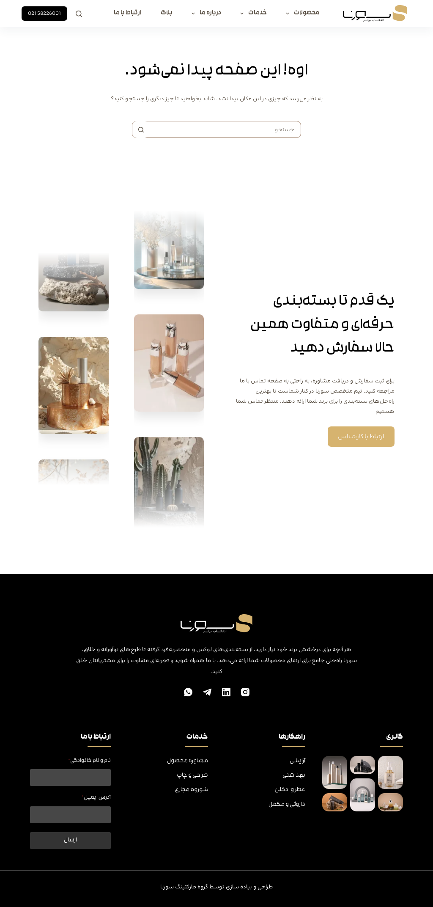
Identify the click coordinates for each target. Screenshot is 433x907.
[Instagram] (245, 692)
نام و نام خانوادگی (89, 761)
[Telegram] (207, 692)
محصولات (306, 13)
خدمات (257, 13)
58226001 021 (44, 13)
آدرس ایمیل (96, 798)
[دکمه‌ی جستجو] (140, 129)
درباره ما (210, 13)
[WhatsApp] (188, 692)
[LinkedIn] (226, 692)
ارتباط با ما (128, 13)
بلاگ (167, 13)
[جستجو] (79, 14)
